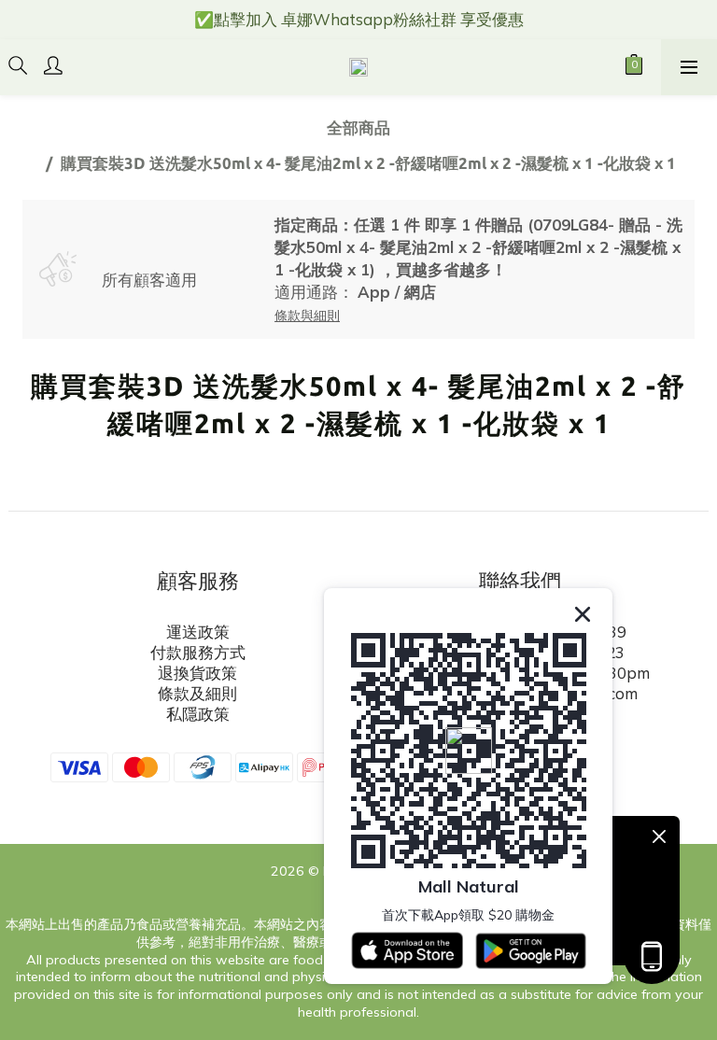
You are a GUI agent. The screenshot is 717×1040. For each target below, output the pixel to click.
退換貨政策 (197, 672)
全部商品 (358, 127)
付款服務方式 (198, 652)
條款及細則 (197, 693)
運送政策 (198, 631)
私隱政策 (198, 714)
